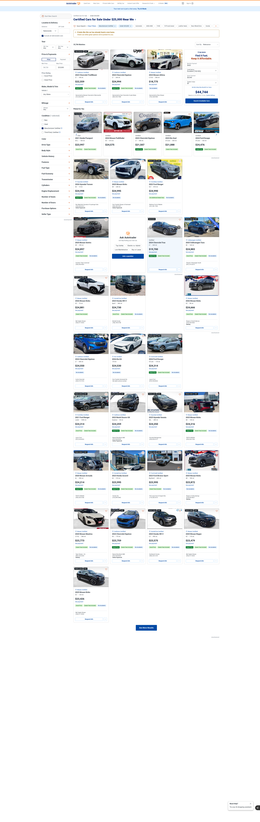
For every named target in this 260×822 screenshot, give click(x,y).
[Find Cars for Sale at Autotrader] (73, 3)
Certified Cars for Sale (80, 16)
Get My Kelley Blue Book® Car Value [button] (201, 87)
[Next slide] (216, 134)
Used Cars (87, 3)
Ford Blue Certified (156, 182)
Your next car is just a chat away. (130, 9)
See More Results (146, 628)
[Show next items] (216, 26)
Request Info (89, 102)
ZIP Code (61, 26)
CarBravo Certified (83, 72)
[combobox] (56, 16)
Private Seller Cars (108, 3)
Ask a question (127, 256)
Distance (44, 26)
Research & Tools (147, 3)
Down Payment (191, 75)
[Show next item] (179, 227)
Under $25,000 (94, 16)
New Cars (96, 3)
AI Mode (162, 3)
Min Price (44, 63)
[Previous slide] (76, 134)
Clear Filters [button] (92, 26)
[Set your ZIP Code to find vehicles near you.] (136, 19)
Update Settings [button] (210, 95)
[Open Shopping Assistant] (257, 807)
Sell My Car (120, 3)
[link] (101, 88)
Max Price (59, 63)
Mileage (45, 107)
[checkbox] (47, 76)
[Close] (250, 803)
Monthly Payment (192, 63)
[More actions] (105, 102)
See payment (79, 84)
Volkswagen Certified (194, 240)
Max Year (60, 46)
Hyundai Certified (82, 182)
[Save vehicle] (106, 52)
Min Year (45, 46)
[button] (182, 3)
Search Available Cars (202, 101)
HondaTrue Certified (120, 298)
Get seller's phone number (119, 381)
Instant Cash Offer (133, 3)
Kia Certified (118, 356)
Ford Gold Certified (157, 356)
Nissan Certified (156, 72)
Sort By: (199, 44)
